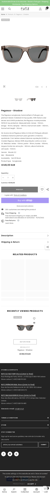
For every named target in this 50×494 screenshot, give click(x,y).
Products (11, 14)
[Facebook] (3, 454)
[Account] (40, 9)
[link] (42, 189)
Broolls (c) (12, 152)
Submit (43, 445)
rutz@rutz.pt (19, 409)
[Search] (9, 8)
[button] (42, 87)
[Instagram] (10, 454)
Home (3, 14)
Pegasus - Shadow (25, 350)
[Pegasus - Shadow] (25, 327)
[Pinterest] (16, 454)
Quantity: (5, 173)
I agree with (8, 195)
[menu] (2, 8)
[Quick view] (34, 323)
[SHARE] (47, 189)
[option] (25, 54)
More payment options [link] (25, 206)
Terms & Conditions (20, 195)
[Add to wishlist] (34, 318)
